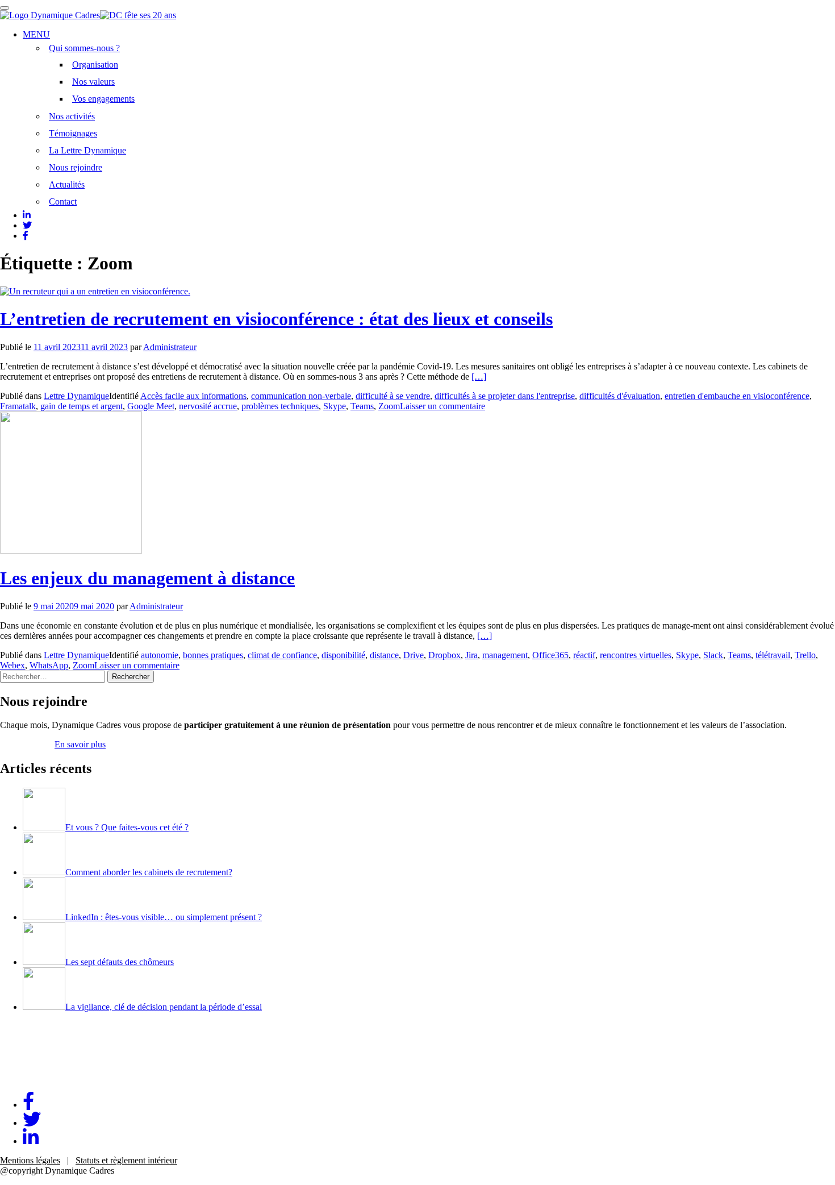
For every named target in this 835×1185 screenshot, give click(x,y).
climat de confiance (282, 655)
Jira (471, 655)
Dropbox (444, 655)
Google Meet (150, 406)
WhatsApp (49, 665)
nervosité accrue (208, 406)
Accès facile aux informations (193, 396)
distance (384, 655)
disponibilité (343, 655)
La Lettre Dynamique (87, 150)
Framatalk (18, 406)
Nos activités (72, 116)
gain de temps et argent (81, 406)
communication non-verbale (301, 396)
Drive (413, 655)
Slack (713, 655)
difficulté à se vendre (393, 396)
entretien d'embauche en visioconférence (737, 396)
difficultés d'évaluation (619, 396)
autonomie (159, 655)
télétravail (772, 655)
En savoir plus (80, 744)
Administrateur (170, 347)
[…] (478, 376)
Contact (63, 201)
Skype (334, 406)
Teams (362, 406)
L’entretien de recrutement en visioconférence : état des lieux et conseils (276, 319)
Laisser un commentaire (442, 406)
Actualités (67, 184)
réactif (584, 655)
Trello (805, 655)
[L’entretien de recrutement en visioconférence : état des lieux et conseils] (95, 291)
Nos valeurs (93, 81)
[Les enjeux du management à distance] (71, 550)
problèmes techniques (280, 406)
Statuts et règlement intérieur (126, 1160)
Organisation (95, 64)
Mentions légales (30, 1160)
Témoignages (73, 133)
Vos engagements (103, 98)
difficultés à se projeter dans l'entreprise (505, 396)
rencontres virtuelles (635, 655)
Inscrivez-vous (26, 744)
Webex (12, 665)
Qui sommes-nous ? (84, 48)
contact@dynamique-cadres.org (57, 1077)
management (505, 655)
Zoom (389, 406)
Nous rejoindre (75, 167)
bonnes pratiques (213, 655)
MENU (36, 34)
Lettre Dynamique (76, 396)
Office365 (550, 655)
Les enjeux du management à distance (147, 578)
